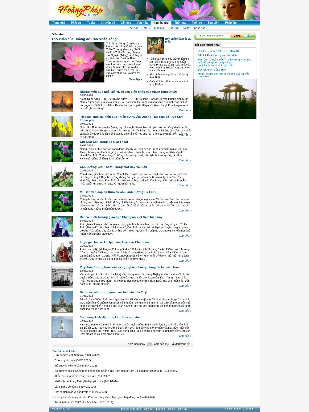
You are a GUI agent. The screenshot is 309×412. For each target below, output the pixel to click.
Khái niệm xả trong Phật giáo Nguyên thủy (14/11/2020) (87, 381)
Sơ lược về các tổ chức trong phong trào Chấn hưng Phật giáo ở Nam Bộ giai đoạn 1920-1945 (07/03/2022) (116, 370)
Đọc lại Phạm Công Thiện (212, 69)
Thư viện (213, 22)
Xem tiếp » (135, 79)
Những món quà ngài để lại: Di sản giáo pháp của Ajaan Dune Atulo (128, 91)
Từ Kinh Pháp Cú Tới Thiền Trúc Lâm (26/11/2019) (84, 402)
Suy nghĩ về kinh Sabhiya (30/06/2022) (77, 355)
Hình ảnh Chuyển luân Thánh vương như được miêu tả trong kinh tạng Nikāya (225, 61)
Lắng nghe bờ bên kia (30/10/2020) (75, 386)
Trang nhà (58, 22)
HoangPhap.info (61, 408)
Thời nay (180, 22)
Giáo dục (159, 28)
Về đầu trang (179, 343)
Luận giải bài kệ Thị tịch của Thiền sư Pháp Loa (114, 242)
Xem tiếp (159, 343)
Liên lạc (182, 408)
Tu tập (91, 22)
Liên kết (148, 408)
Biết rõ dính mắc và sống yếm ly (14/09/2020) (81, 392)
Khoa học (199, 28)
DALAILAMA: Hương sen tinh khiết (217, 55)
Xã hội (186, 28)
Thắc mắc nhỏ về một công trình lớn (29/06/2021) (83, 376)
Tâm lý (146, 28)
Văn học (125, 22)
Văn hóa (142, 22)
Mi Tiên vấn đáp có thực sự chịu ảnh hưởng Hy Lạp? (118, 192)
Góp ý (171, 408)
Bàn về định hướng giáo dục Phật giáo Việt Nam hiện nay (121, 217)
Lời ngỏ (160, 408)
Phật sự (76, 22)
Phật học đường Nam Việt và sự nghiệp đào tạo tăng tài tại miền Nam (130, 267)
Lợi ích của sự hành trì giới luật (215, 65)
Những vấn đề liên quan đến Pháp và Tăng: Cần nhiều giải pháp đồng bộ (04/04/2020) (105, 397)
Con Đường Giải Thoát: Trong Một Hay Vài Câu (113, 167)
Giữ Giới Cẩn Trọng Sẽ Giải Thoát (104, 141)
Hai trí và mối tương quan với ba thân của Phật (113, 292)
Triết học (133, 28)
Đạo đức (173, 28)
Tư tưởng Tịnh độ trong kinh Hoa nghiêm (110, 317)
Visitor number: (239, 408)
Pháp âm (231, 22)
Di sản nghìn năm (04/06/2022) (73, 360)
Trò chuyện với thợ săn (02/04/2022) (76, 365)
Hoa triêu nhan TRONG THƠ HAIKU (218, 51)
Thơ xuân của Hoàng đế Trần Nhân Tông (84, 39)
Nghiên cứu (161, 22)
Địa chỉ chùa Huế (131, 408)
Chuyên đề (108, 22)
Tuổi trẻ (197, 22)
